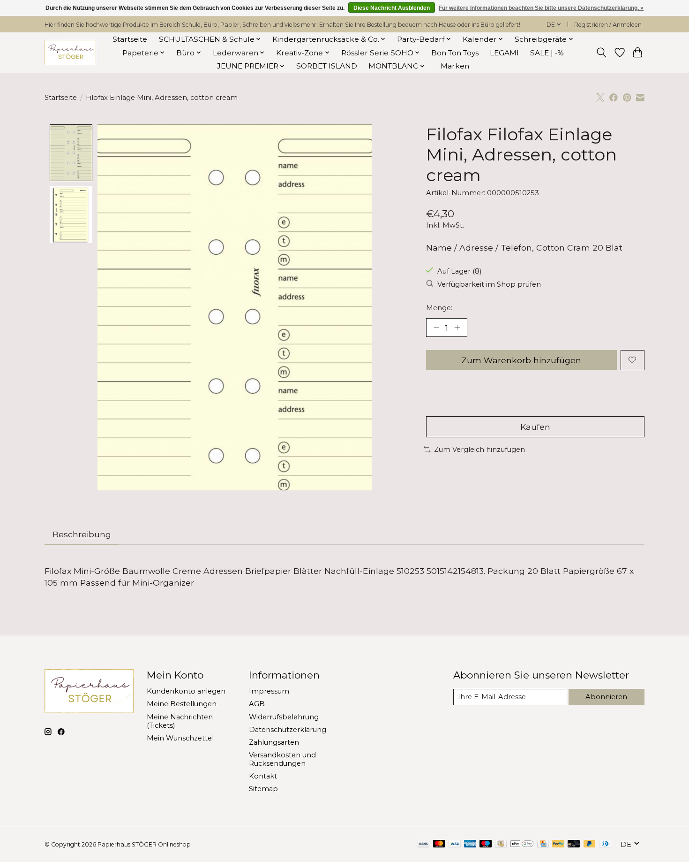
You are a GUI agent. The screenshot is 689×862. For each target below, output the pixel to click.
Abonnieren (606, 697)
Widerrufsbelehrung (284, 717)
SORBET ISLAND (326, 65)
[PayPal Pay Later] (590, 844)
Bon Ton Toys (455, 52)
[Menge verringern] (436, 327)
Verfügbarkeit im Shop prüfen (489, 284)
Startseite (129, 39)
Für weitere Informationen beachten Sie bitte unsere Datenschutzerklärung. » (541, 8)
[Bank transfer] (424, 844)
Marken (455, 65)
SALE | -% (547, 52)
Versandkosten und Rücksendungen (282, 759)
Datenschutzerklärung (287, 729)
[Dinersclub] (605, 844)
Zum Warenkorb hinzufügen (521, 360)
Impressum (269, 691)
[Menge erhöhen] (457, 327)
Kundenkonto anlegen (186, 691)
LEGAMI (504, 52)
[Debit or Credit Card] (574, 844)
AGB (257, 704)
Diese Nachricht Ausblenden (391, 8)
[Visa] (455, 844)
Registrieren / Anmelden (608, 24)
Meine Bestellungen (182, 704)
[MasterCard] (439, 844)
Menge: (439, 308)
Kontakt (263, 776)
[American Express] (470, 844)
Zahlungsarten (274, 742)
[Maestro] (485, 844)
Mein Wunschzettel (180, 738)
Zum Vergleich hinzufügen (479, 449)
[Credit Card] (543, 844)
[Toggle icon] (601, 52)
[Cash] (501, 844)
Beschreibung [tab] (81, 534)
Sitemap (263, 789)
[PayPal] (558, 844)
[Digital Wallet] (521, 844)
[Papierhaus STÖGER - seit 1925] (70, 53)
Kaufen (535, 427)
